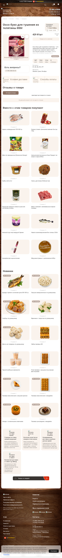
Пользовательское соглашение (12, 502)
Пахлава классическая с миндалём (41, 395)
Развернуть (55, 56)
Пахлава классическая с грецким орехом (14, 395)
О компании (6, 521)
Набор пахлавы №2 (37, 344)
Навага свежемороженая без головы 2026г (44, 232)
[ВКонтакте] (36, 512)
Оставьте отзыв (11, 93)
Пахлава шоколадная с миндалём (41, 421)
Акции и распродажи (39, 501)
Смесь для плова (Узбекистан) (40, 181)
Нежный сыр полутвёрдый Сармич (13, 232)
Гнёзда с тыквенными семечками (12, 421)
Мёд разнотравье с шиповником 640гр (43, 258)
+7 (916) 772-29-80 (54, 13)
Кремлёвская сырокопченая (11, 258)
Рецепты (35, 498)
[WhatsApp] (49, 512)
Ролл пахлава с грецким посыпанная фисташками (42, 370)
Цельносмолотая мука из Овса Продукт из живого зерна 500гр (44, 155)
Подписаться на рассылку (41, 504)
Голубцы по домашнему (9, 318)
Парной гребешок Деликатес (11, 370)
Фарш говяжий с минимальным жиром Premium (43, 207)
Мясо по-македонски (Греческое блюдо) (14, 155)
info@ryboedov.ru (38, 527)
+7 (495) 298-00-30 (54, 11)
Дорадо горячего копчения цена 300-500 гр (15, 292)
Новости (5, 523)
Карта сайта (7, 497)
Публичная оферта (8, 500)
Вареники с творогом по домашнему (42, 318)
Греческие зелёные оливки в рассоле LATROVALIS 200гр (13, 207)
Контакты (6, 531)
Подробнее (6, 554)
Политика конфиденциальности (12, 505)
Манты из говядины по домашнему (13, 344)
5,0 (7, 538)
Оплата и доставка (9, 526)
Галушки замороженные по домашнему (43, 292)
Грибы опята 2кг (7, 181)
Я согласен (54, 551)
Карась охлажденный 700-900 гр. (12, 129)
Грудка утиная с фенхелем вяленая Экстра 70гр (44, 130)
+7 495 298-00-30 (10, 71)
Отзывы (5, 528)
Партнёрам (6, 533)
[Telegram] (42, 512)
